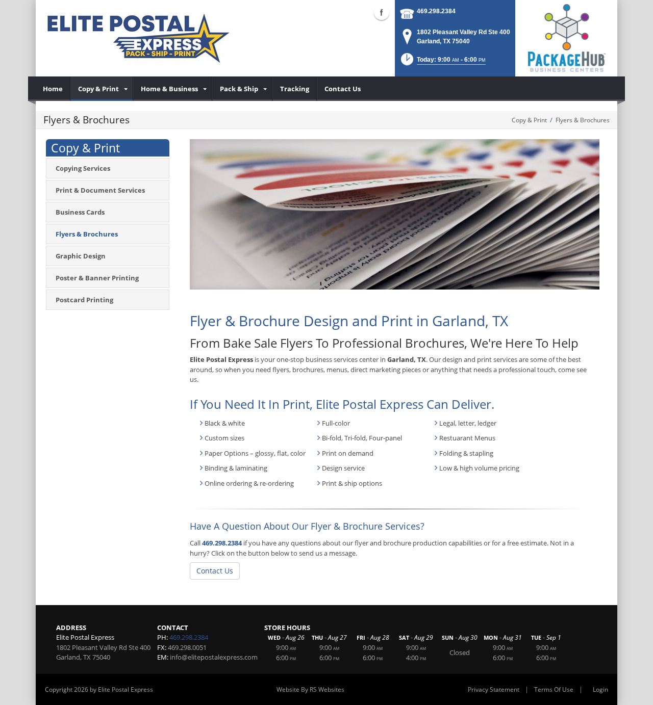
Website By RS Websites (310, 689)
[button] (442, 62)
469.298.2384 (436, 11)
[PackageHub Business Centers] (566, 37)
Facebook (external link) (381, 12)
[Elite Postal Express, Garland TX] (138, 38)
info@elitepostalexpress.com (214, 657)
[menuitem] (53, 88)
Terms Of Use (553, 689)
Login (600, 689)
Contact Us (214, 571)
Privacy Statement (493, 689)
